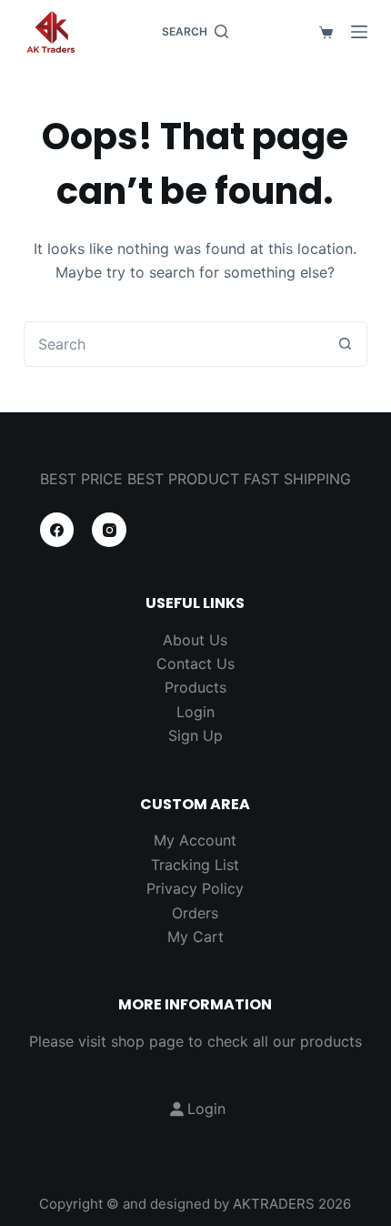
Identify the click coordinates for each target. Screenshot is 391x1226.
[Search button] (344, 344)
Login (195, 712)
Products (195, 687)
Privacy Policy (195, 888)
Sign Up (195, 735)
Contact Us (195, 663)
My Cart (195, 936)
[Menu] (359, 32)
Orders (195, 913)
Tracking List (195, 865)
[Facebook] (57, 529)
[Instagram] (109, 529)
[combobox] (174, 344)
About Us (195, 640)
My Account (195, 840)
